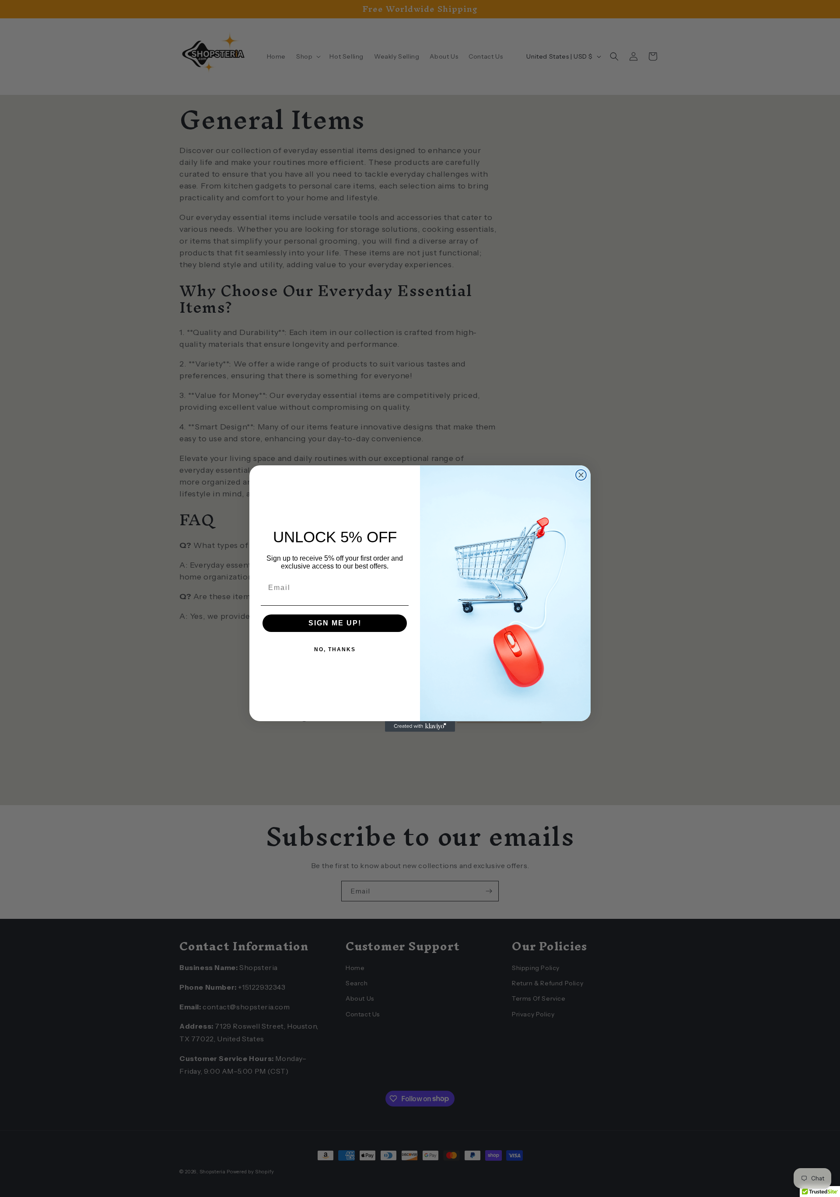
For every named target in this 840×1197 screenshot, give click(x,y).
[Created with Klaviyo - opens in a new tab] (420, 726)
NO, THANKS (335, 649)
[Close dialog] (581, 475)
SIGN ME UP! (334, 623)
